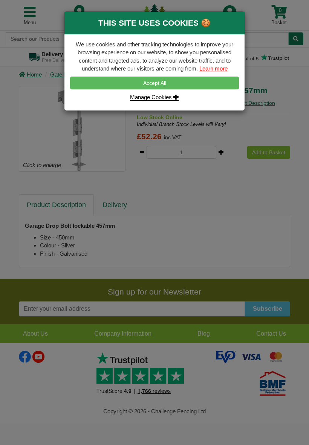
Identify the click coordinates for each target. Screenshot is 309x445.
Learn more (213, 68)
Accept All (154, 83)
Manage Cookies (151, 97)
